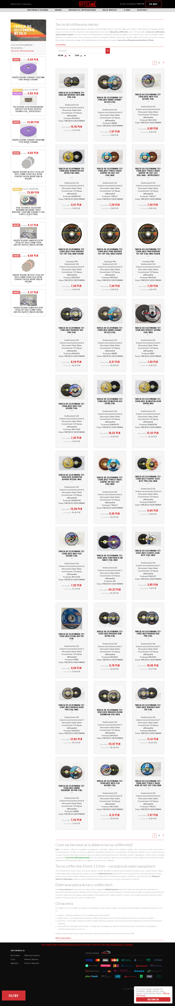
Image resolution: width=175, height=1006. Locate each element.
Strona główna (26, 45)
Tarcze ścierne (16, 48)
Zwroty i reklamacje (31, 963)
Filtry (14, 995)
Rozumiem (153, 999)
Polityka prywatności (32, 955)
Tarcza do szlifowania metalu (22, 51)
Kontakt (142, 10)
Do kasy (153, 4)
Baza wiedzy (110, 10)
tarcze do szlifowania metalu (77, 858)
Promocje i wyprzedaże (82, 10)
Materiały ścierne (37, 10)
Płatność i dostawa (31, 959)
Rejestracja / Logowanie (21, 4)
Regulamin (14, 963)
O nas (127, 10)
